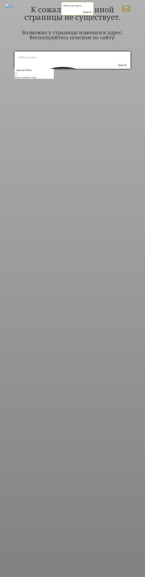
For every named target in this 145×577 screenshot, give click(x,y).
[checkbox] (33, 75)
